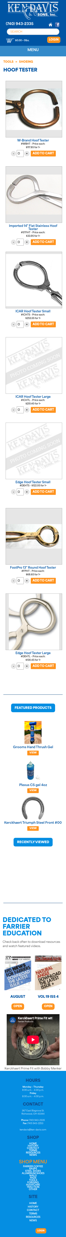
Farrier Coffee (33, 1166)
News (33, 1155)
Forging (33, 1183)
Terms (33, 1150)
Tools (8, 62)
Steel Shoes (33, 1171)
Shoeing (26, 62)
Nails (33, 1176)
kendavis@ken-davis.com (33, 1130)
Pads (33, 1178)
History (33, 1146)
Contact (33, 1148)
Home (33, 1144)
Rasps (33, 1169)
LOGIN (54, 39)
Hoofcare (33, 1185)
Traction (33, 1187)
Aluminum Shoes (33, 1173)
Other (33, 1189)
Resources (33, 1153)
